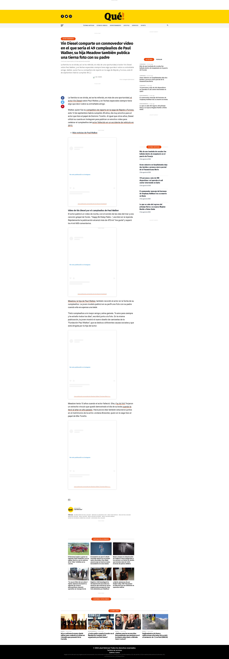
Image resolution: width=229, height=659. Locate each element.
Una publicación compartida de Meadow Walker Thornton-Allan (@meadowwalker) (96, 396)
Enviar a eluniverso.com (99, 514)
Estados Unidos (102, 25)
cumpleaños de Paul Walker (83, 514)
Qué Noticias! (78, 509)
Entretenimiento (115, 25)
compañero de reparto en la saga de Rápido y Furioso (110, 110)
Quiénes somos (114, 652)
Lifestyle (126, 25)
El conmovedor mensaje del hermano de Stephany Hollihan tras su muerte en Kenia (153, 193)
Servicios (135, 25)
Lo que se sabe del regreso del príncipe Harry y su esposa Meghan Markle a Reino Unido (152, 206)
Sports (143, 25)
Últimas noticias (88, 25)
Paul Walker (83, 516)
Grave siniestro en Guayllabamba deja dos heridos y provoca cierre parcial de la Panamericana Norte (153, 167)
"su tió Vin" (120, 403)
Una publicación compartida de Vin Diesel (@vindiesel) (92, 203)
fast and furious (113, 514)
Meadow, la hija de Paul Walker (81, 301)
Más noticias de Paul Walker (84, 133)
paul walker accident (95, 516)
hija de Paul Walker (125, 514)
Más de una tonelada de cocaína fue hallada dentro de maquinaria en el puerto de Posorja (153, 153)
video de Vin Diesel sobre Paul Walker (79, 518)
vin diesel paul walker (98, 518)
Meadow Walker (73, 516)
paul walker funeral (109, 516)
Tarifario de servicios (114, 650)
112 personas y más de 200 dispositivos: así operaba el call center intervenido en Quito (151, 180)
